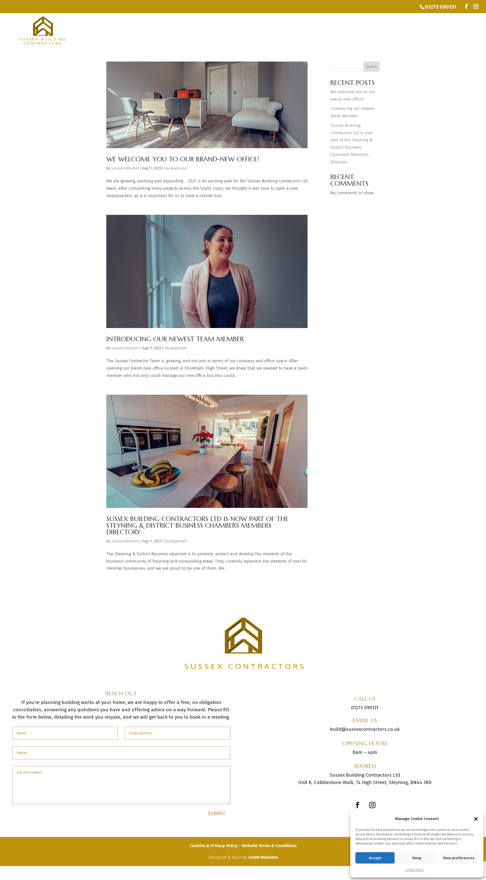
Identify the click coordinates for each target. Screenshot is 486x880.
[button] (475, 818)
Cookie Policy (414, 870)
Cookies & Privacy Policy (214, 845)
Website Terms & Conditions (269, 845)
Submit (216, 813)
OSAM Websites (263, 857)
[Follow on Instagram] (372, 805)
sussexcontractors (125, 168)
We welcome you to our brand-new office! (182, 159)
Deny (416, 858)
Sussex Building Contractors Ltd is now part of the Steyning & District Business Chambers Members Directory (197, 525)
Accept (375, 858)
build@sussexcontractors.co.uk (365, 729)
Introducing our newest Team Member (175, 339)
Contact (467, 30)
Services (398, 30)
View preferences (458, 858)
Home (375, 30)
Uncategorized (176, 168)
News (445, 30)
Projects (422, 30)
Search (371, 67)
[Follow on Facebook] (357, 805)
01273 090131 (440, 7)
